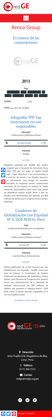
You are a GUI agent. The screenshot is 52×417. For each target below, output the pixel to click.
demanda (43, 95)
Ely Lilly (8, 95)
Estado (24, 92)
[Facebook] (3, 170)
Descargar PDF (24, 245)
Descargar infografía (24, 143)
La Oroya (29, 95)
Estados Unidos (34, 92)
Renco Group (18, 95)
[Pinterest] (3, 181)
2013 (26, 81)
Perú (36, 95)
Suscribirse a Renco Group (26, 300)
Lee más (25, 160)
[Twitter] (3, 175)
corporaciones (13, 92)
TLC (43, 92)
